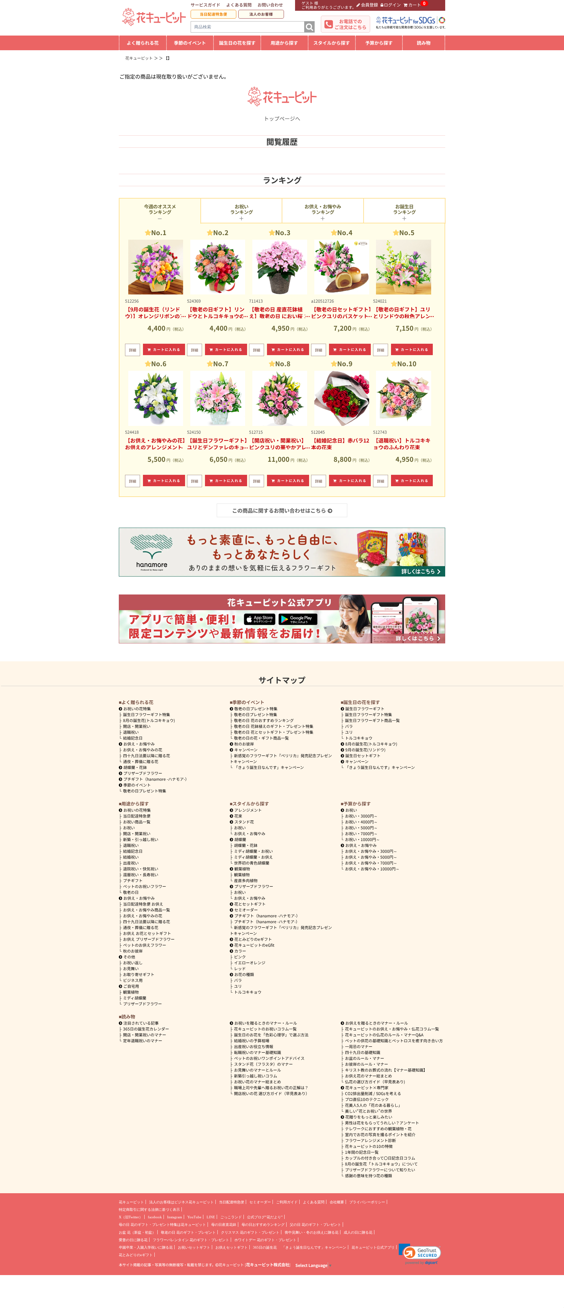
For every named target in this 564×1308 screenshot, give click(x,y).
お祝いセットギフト (194, 1247)
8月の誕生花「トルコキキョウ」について (381, 1163)
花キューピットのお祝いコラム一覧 (265, 1028)
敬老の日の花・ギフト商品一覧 (261, 738)
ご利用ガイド (287, 1202)
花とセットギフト (250, 904)
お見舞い (131, 968)
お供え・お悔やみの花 (142, 749)
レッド (240, 968)
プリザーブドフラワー (142, 773)
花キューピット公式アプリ (373, 1247)
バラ (349, 726)
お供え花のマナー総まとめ (368, 1075)
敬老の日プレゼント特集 (144, 790)
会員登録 (369, 5)
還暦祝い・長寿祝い (140, 874)
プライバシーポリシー (367, 1202)
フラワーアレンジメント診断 (370, 1140)
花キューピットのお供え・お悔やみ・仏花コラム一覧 (392, 1028)
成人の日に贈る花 (358, 1232)
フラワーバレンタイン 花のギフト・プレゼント (191, 1240)
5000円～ (361, 827)
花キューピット (131, 1202)
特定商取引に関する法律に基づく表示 (149, 1209)
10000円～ (362, 839)
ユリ (349, 732)
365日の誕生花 (265, 1247)
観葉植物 (131, 992)
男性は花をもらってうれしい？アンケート (382, 1122)
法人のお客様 (261, 14)
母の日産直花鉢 (223, 1224)
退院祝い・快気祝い (140, 868)
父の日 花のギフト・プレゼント (315, 1224)
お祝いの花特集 (137, 708)
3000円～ (361, 816)
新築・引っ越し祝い (140, 839)
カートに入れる (167, 349)
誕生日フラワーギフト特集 (146, 714)
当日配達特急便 (213, 14)
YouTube (194, 1217)
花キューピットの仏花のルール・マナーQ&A (384, 1034)
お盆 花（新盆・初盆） (137, 1232)
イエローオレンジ (249, 962)
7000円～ (361, 833)
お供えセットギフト (231, 1247)
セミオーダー (246, 909)
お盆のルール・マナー (364, 1058)
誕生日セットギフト (363, 755)
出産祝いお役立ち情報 (253, 1046)
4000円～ (361, 821)
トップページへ (282, 118)
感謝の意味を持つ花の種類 (368, 1175)
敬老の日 (131, 892)
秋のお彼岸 (244, 743)
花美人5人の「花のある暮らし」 (373, 1105)
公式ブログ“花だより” (265, 1217)
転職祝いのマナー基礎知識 (257, 1052)
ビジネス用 (133, 980)
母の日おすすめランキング (263, 1224)
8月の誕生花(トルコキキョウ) (149, 720)
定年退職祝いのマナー (142, 1040)
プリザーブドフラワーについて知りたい (380, 1169)
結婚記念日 (133, 738)
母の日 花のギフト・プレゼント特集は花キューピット (162, 1224)
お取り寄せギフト (138, 974)
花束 (238, 816)
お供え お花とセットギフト (147, 933)
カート (414, 5)
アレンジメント (248, 810)
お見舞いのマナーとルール (257, 1070)
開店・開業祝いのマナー (144, 1034)
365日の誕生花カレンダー (146, 1028)
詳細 (132, 350)
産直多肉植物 (246, 880)
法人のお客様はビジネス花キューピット (181, 1202)
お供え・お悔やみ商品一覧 (146, 909)
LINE (211, 1217)
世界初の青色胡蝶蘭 (251, 862)
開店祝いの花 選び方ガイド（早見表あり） (271, 1093)
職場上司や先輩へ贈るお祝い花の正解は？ (271, 1087)
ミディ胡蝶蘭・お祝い (253, 851)
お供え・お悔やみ (139, 743)
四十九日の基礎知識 (362, 1052)
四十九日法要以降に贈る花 (146, 755)
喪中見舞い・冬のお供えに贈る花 (311, 1232)
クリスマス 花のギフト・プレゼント (250, 1232)
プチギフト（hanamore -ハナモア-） (156, 779)
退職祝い (131, 732)
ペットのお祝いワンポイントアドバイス (269, 1058)
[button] (420, 1254)
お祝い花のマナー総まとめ (257, 1081)
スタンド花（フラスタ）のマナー (263, 1064)
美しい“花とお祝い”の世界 (368, 1111)
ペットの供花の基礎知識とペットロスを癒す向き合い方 (394, 1040)
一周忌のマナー (358, 1046)
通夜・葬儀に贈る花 (140, 761)
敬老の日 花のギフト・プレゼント (188, 1232)
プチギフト (133, 880)
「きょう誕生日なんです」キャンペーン (269, 767)
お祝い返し (133, 962)
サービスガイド (205, 5)
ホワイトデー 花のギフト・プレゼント (265, 1240)
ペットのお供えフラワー (144, 945)
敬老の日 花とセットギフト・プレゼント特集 (273, 732)
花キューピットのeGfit (254, 945)
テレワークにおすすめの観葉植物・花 (378, 1128)
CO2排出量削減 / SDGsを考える (373, 1093)
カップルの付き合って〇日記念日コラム (380, 1158)
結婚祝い (131, 857)
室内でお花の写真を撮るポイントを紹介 (380, 1134)
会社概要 (337, 1202)
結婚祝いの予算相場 (251, 1040)
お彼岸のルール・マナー (366, 1064)
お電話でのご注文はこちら (351, 24)
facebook (155, 1217)
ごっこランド (231, 1217)
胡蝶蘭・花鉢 (135, 767)
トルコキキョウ (358, 738)
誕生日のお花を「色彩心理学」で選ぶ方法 (271, 1034)
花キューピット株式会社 (267, 1265)
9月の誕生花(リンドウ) (365, 749)
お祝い (129, 827)
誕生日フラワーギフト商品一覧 (372, 720)
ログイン (392, 5)
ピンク (240, 956)
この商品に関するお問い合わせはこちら (279, 510)
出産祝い (131, 862)
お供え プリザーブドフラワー (149, 939)
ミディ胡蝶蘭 (134, 997)
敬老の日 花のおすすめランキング (264, 720)
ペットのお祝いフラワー (144, 886)
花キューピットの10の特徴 (369, 1146)
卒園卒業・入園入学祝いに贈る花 (146, 1247)
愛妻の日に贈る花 (133, 1240)
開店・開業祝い (136, 726)
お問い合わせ (270, 5)
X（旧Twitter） (131, 1217)
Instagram (174, 1217)
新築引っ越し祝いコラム (255, 1075)
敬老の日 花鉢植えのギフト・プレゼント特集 (273, 726)
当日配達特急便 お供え (143, 904)
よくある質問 (239, 5)
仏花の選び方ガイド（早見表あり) (375, 1081)
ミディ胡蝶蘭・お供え (253, 857)
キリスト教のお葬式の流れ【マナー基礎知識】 (386, 1070)
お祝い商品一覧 (136, 821)
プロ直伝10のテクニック (367, 1099)
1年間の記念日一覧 (362, 1152)
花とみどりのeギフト (253, 939)
